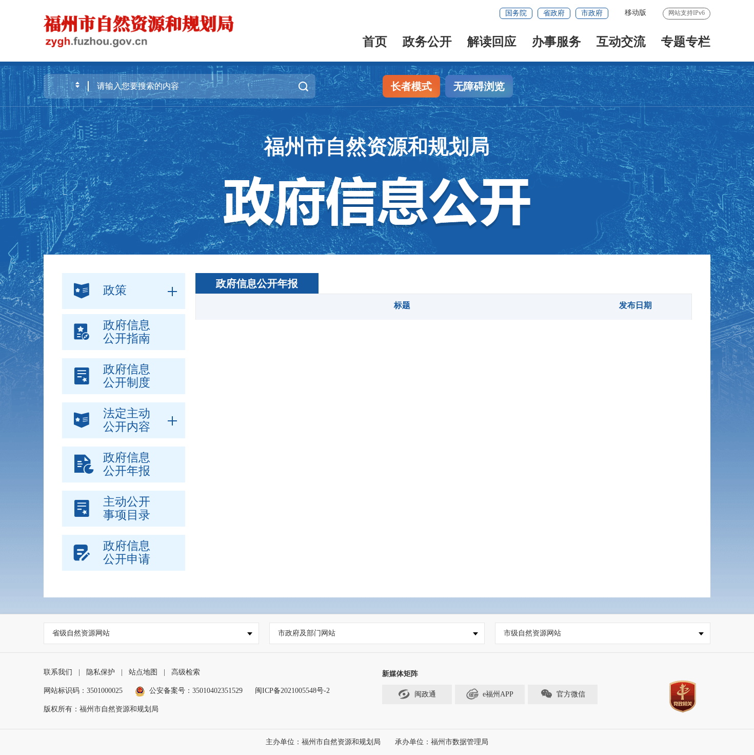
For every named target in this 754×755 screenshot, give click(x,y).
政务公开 (427, 41)
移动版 (635, 12)
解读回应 (492, 41)
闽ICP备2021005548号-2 (292, 690)
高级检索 (185, 672)
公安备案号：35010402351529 (196, 690)
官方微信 (571, 694)
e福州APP (498, 694)
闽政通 (425, 694)
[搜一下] (303, 86)
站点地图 (143, 672)
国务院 (516, 13)
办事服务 (556, 41)
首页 (375, 41)
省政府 (554, 13)
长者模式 (411, 86)
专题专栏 (685, 41)
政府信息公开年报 (257, 283)
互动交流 (621, 41)
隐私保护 (100, 672)
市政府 (592, 13)
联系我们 (58, 672)
